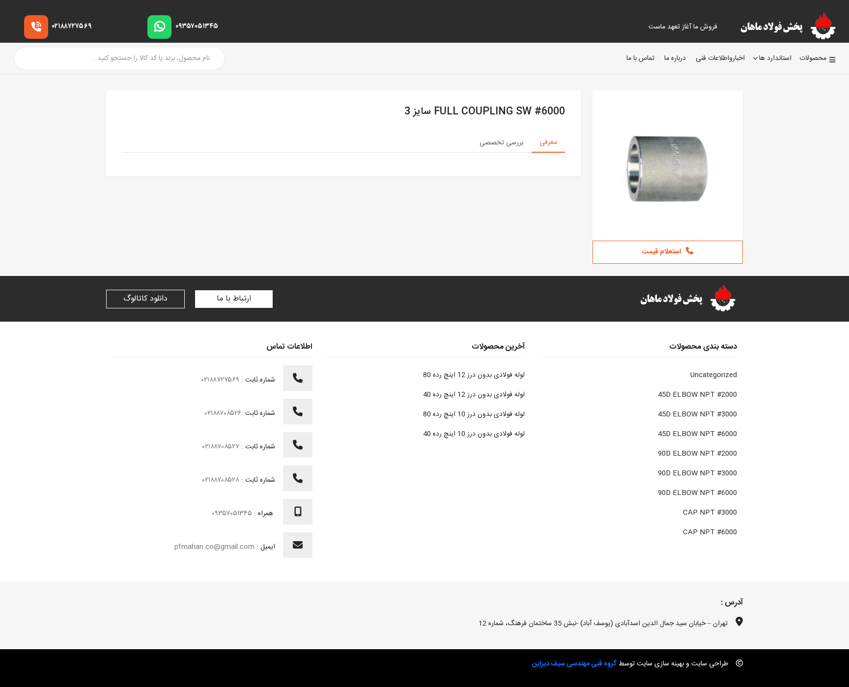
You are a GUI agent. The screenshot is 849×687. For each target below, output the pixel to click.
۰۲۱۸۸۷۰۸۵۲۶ (223, 413)
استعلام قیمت (661, 252)
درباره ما (675, 59)
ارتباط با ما (234, 298)
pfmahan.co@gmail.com (214, 547)
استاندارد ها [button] (775, 58)
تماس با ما (640, 59)
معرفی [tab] (548, 142)
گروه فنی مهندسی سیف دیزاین (574, 664)
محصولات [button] (812, 58)
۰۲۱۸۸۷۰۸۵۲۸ (221, 480)
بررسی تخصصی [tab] (501, 143)
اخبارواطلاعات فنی (720, 59)
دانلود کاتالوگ (145, 298)
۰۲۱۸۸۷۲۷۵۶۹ (72, 26)
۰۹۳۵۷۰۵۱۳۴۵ (196, 26)
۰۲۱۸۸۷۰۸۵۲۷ (221, 447)
